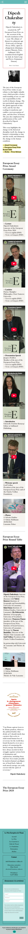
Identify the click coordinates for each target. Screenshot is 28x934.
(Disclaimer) (18, 929)
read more (7, 816)
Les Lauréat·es (14, 842)
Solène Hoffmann (12, 520)
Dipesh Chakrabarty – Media (14, 812)
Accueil (14, 837)
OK (14, 931)
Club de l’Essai (14, 844)
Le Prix (14, 839)
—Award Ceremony (10, 145)
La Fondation (14, 847)
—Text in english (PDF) (13, 233)
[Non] (26, 930)
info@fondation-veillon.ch (14, 861)
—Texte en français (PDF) (13, 235)
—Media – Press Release (12, 152)
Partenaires (14, 849)
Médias (14, 851)
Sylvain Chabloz (11, 517)
